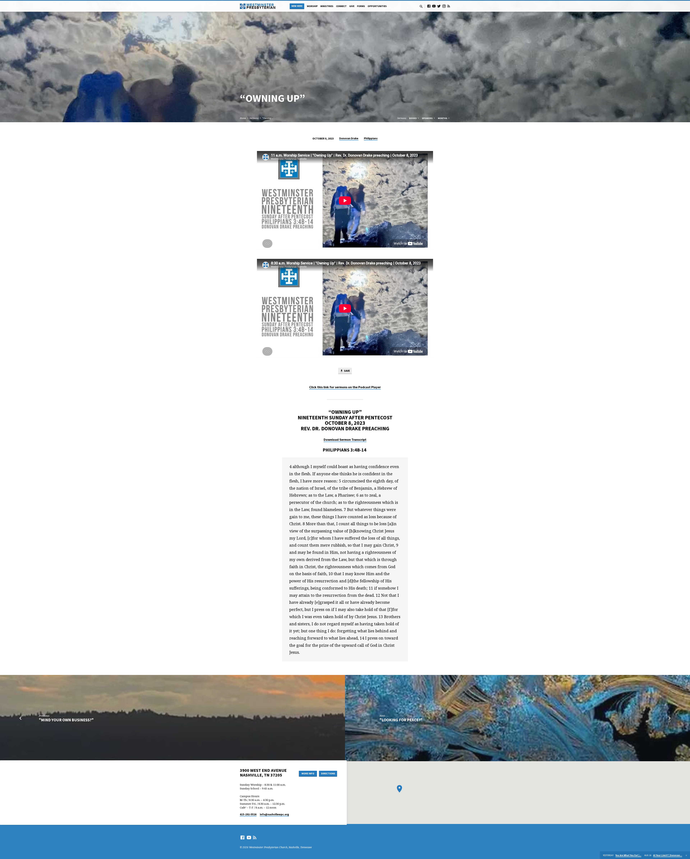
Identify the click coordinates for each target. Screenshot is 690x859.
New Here (296, 6)
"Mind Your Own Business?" (66, 719)
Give (351, 6)
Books (413, 118)
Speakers (427, 118)
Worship (312, 6)
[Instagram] (444, 6)
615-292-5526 (248, 814)
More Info (308, 773)
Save (346, 370)
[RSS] (449, 6)
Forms (361, 6)
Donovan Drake (348, 138)
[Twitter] (439, 6)
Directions (328, 773)
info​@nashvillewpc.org (274, 814)
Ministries (326, 6)
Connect (341, 6)
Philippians (371, 138)
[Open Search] (421, 6)
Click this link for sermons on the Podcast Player (345, 387)
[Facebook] (429, 6)
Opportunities (377, 6)
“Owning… (267, 118)
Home (243, 118)
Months (443, 118)
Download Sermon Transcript (345, 439)
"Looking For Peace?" (401, 719)
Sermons (254, 118)
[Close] (686, 855)
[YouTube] (434, 6)
